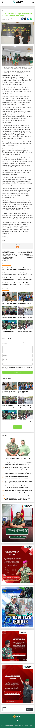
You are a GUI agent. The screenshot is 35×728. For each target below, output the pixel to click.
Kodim (3, 19)
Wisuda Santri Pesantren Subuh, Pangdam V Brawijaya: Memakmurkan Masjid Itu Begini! (17, 468)
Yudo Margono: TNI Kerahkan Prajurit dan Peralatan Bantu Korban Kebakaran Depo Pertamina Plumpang (16, 486)
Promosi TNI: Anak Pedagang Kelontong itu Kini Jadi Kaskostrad (17, 459)
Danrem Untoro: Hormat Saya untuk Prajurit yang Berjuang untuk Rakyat (9, 268)
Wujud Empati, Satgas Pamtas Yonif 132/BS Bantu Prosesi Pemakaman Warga (18, 482)
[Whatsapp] (31, 19)
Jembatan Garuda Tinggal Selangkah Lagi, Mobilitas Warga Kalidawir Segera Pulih (25, 278)
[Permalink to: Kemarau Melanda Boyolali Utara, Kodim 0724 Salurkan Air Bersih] (25, 296)
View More (17, 427)
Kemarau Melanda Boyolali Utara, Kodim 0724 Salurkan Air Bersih (24, 268)
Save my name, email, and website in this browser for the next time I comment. (17, 368)
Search (4, 707)
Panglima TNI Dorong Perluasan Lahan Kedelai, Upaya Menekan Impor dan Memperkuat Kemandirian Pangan (18, 498)
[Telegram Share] (28, 19)
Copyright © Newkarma (7, 725)
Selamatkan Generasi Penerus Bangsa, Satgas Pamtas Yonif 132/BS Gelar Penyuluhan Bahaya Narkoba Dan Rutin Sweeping (9, 256)
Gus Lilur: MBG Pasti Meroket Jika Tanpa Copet (17, 495)
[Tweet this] (25, 19)
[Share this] (22, 19)
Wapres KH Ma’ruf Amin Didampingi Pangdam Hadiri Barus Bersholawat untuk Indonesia (17, 477)
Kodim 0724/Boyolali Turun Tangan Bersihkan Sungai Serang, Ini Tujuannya (25, 273)
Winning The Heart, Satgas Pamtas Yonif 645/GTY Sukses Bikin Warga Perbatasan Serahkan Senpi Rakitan (18, 463)
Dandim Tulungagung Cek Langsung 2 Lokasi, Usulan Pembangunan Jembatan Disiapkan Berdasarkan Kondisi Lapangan (9, 283)
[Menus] (2, 2)
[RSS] (17, 247)
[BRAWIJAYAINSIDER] (17, 2)
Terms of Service (19, 725)
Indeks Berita (28, 725)
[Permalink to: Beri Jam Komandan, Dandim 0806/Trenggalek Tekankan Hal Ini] (9, 310)
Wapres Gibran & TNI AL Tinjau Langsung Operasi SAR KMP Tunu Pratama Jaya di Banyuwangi (18, 491)
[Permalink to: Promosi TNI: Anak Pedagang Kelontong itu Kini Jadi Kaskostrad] (17, 447)
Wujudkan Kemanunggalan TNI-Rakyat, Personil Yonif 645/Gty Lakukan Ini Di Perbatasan (25, 254)
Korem (7, 19)
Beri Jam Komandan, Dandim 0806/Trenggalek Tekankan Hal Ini (9, 273)
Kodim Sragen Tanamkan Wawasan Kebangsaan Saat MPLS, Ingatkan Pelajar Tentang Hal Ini (9, 278)
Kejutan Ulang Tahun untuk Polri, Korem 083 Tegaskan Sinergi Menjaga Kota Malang (25, 283)
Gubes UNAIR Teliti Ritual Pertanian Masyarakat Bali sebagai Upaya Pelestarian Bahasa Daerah (18, 472)
